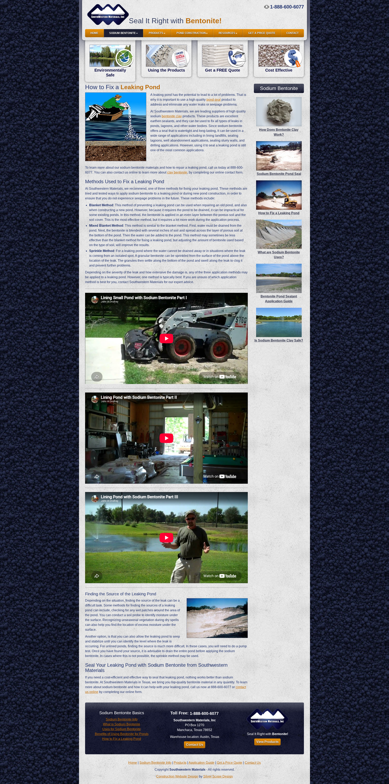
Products (156, 33)
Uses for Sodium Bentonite (121, 729)
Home (94, 33)
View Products (267, 742)
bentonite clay (172, 116)
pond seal (213, 99)
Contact (292, 33)
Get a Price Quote (261, 33)
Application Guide (201, 762)
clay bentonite (177, 172)
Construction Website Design (177, 776)
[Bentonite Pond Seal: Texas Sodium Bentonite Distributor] (108, 14)
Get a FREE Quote (222, 70)
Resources (227, 33)
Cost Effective (278, 70)
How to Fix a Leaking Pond (121, 739)
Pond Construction (191, 33)
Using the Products (166, 70)
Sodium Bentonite (122, 33)
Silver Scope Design (218, 776)
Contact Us (194, 744)
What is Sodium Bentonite (121, 724)
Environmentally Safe (110, 72)
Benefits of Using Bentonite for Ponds (122, 734)
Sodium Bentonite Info (122, 719)
